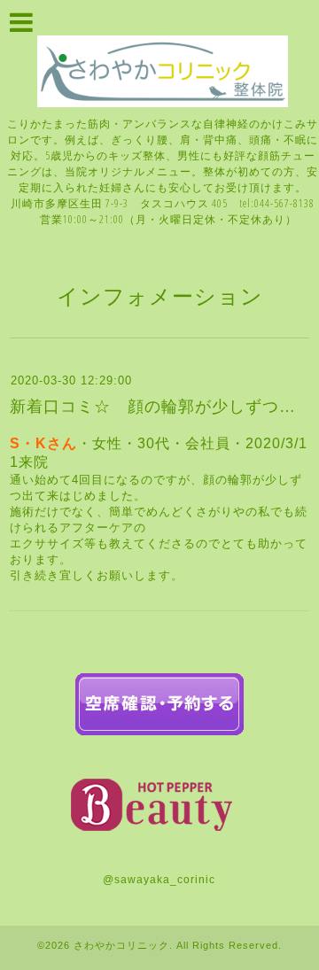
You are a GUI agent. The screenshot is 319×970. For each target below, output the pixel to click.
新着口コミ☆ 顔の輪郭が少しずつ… (153, 406)
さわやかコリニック (121, 945)
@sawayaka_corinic (159, 879)
